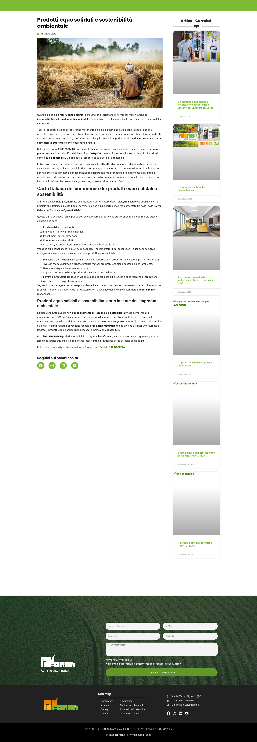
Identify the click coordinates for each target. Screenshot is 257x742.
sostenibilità (117, 312)
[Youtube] (74, 365)
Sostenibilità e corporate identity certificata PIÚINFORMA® (196, 454)
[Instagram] (52, 365)
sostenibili (59, 157)
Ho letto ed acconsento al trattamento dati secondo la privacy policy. (144, 663)
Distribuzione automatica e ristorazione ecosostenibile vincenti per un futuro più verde (195, 104)
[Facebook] (40, 365)
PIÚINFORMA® (66, 149)
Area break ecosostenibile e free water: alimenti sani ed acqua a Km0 (196, 280)
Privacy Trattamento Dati (119, 660)
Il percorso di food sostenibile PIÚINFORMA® (195, 544)
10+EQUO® (94, 153)
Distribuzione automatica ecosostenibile (192, 188)
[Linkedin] (63, 365)
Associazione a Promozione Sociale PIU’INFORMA (95, 347)
